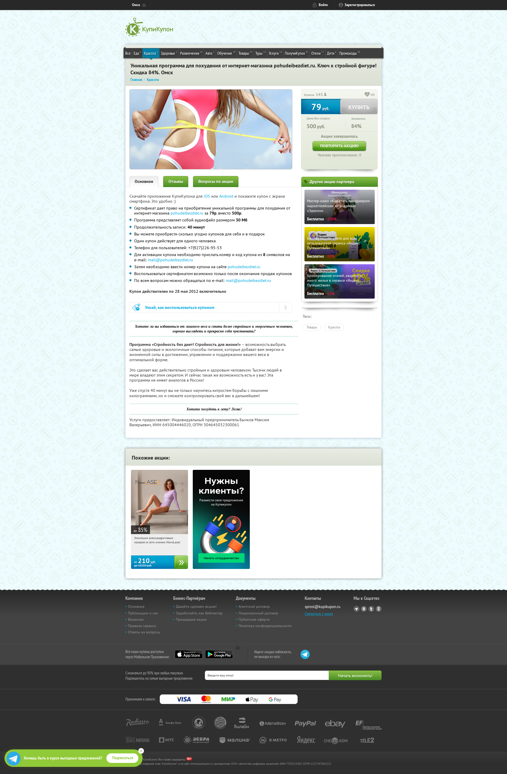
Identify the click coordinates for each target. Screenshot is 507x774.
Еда (137, 53)
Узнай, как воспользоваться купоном (179, 307)
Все (128, 53)
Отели (317, 53)
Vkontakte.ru (364, 609)
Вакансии (136, 619)
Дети (331, 53)
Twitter (371, 609)
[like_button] (367, 95)
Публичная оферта (254, 619)
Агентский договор (254, 606)
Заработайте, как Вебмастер (199, 613)
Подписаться (122, 758)
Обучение (226, 53)
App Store (189, 654)
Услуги (275, 53)
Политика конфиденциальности (265, 625)
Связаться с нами (319, 613)
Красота (151, 53)
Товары (245, 53)
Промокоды (349, 53)
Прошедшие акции (191, 619)
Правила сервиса (142, 625)
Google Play (219, 654)
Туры (260, 53)
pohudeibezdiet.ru (187, 213)
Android (226, 196)
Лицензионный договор (258, 613)
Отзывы (175, 181)
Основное (144, 181)
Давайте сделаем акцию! (196, 606)
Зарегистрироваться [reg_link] (360, 5)
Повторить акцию (339, 146)
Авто (209, 53)
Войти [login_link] (323, 5)
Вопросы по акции (215, 181)
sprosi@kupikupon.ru (322, 606)
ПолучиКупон (296, 53)
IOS (207, 196)
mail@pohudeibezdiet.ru (170, 259)
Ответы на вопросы (144, 632)
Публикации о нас (143, 613)
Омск (136, 5)
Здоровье (169, 53)
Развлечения (191, 53)
